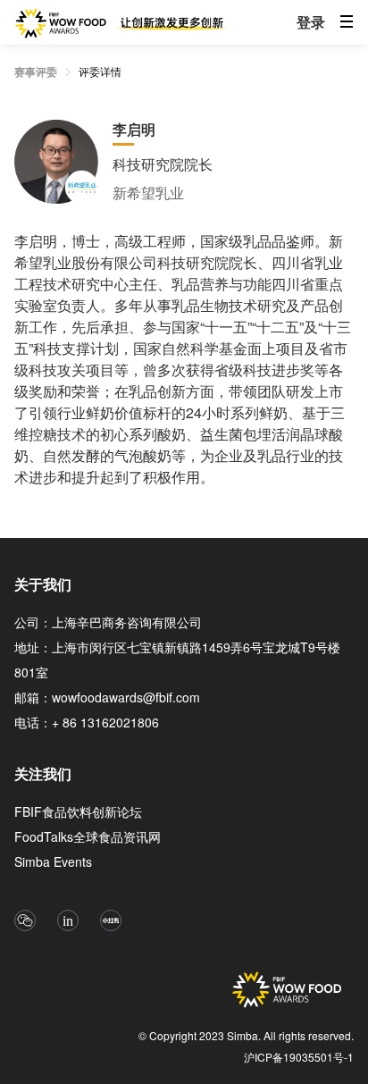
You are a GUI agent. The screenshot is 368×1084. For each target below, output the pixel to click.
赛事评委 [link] (35, 71)
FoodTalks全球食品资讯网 (87, 836)
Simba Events (53, 861)
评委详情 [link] (100, 71)
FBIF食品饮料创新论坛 (78, 811)
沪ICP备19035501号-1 (299, 1056)
